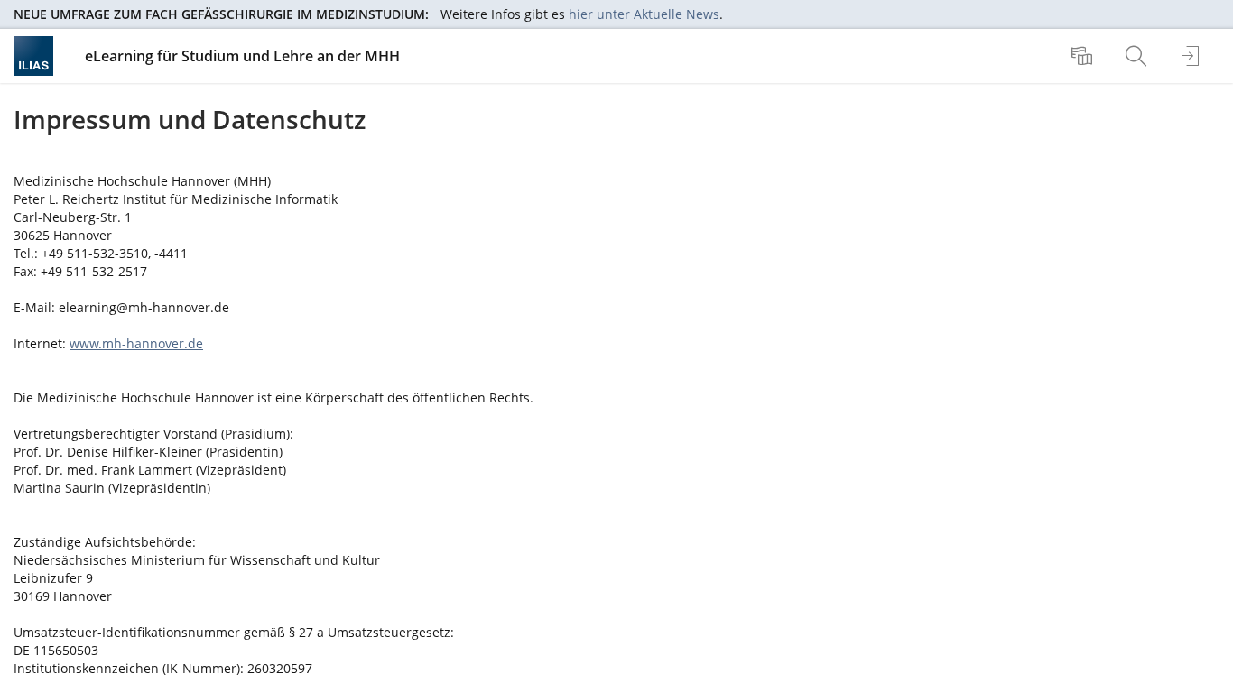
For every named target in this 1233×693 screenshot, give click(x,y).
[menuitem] (1084, 56)
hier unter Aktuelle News (644, 14)
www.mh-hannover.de (136, 343)
